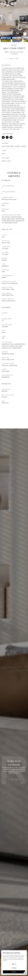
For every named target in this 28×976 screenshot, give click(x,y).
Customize (14, 968)
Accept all (14, 971)
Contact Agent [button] (14, 58)
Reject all (14, 964)
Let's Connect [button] (15, 779)
